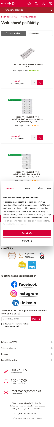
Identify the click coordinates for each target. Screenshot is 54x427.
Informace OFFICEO (9, 342)
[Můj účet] (43, 3)
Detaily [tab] (27, 188)
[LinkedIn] (27, 301)
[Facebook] (27, 283)
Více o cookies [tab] (44, 188)
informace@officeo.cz (26, 391)
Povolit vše (27, 233)
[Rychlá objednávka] (29, 3)
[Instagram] (27, 292)
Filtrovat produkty (13, 33)
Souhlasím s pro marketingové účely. (17, 325)
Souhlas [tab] (10, 188)
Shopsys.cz (39, 418)
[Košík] (50, 3)
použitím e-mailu (21, 324)
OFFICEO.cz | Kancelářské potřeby (8, 3)
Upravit (25, 241)
